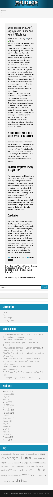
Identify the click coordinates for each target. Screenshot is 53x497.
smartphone (36, 470)
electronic (26, 458)
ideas (37, 463)
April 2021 (7, 432)
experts (11, 260)
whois (19, 480)
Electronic (6, 312)
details (42, 454)
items (19, 466)
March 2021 (7, 434)
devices (6, 458)
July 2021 (6, 424)
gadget (24, 462)
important (42, 463)
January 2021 (8, 440)
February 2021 (8, 437)
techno (26, 475)
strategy (4, 476)
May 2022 (7, 397)
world (26, 481)
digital (15, 458)
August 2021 (8, 421)
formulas (10, 463)
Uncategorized (8, 320)
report (9, 470)
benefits (9, 454)
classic (28, 454)
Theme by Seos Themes (41, 493)
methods (34, 466)
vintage (11, 481)
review (14, 470)
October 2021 (8, 416)
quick (3, 470)
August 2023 (8, 391)
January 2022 (8, 407)
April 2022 (7, 399)
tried (6, 481)
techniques (16, 476)
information (12, 466)
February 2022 (8, 405)
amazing (4, 454)
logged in (18, 278)
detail (32, 454)
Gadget (5, 315)
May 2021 (7, 429)
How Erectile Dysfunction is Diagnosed (17, 340)
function (17, 463)
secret (20, 470)
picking (40, 466)
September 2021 (9, 418)
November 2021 (9, 413)
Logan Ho (29, 39)
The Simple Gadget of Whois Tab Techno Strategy (22, 378)
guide (32, 463)
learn (23, 466)
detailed (36, 454)
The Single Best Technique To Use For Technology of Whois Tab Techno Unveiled (18, 269)
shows (25, 470)
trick (3, 481)
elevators (37, 458)
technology (39, 475)
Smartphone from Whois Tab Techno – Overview (21, 266)
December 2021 (9, 410)
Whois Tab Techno (26, 2)
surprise (10, 476)
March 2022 (7, 402)
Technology (22, 257)
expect (42, 458)
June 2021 (7, 426)
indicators (4, 466)
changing (16, 454)
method (28, 466)
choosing (22, 454)
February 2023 (8, 394)
